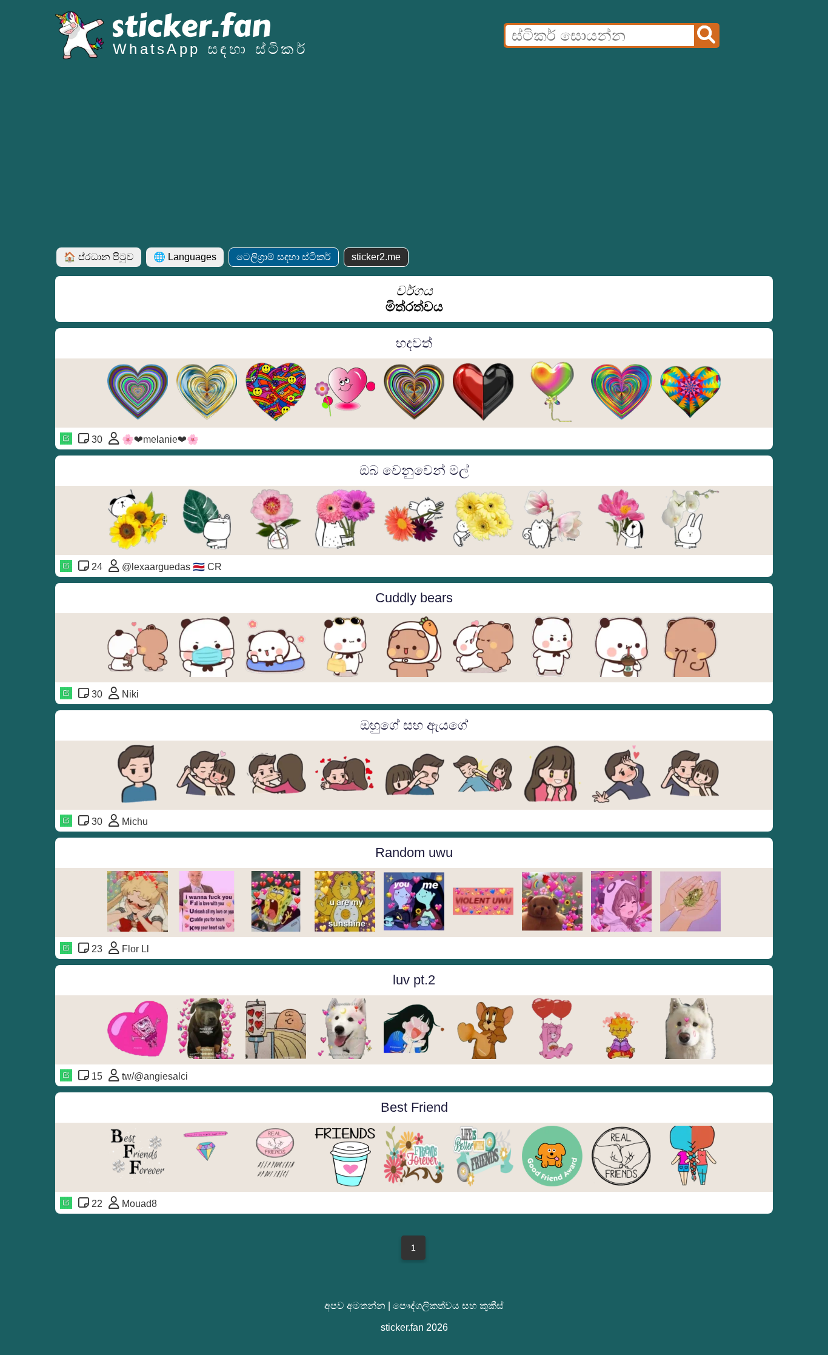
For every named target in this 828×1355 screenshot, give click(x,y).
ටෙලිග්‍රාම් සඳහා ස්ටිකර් (283, 257)
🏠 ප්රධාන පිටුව (99, 257)
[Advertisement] (414, 156)
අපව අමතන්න (355, 1305)
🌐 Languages (184, 257)
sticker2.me (376, 257)
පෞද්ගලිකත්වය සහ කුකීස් (448, 1305)
